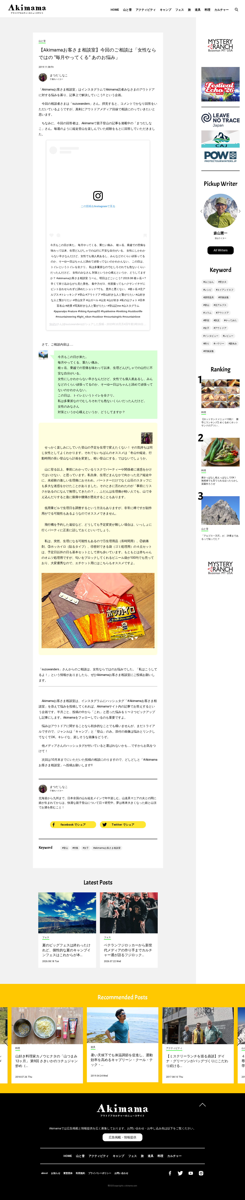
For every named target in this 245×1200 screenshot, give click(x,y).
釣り (207, 343)
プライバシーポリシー (99, 1173)
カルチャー (221, 9)
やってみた (231, 320)
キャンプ (165, 9)
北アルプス (220, 305)
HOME (115, 9)
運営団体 (68, 1173)
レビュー (228, 336)
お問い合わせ (121, 1173)
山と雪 (127, 9)
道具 (198, 9)
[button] (201, 211)
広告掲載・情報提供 (122, 1137)
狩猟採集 (224, 297)
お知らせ (55, 1173)
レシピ (208, 289)
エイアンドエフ (225, 289)
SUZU (53, 324)
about (44, 1173)
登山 (65, 848)
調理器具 (209, 297)
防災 (217, 320)
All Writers (221, 250)
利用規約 (80, 1173)
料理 (207, 9)
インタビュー (211, 336)
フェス (179, 9)
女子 (86, 848)
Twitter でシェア (123, 824)
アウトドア (223, 312)
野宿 (207, 320)
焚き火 (223, 282)
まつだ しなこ (59, 75)
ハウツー (219, 343)
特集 (76, 848)
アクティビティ (146, 9)
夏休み (233, 343)
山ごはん (209, 282)
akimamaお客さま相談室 (108, 848)
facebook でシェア (73, 824)
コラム (208, 312)
